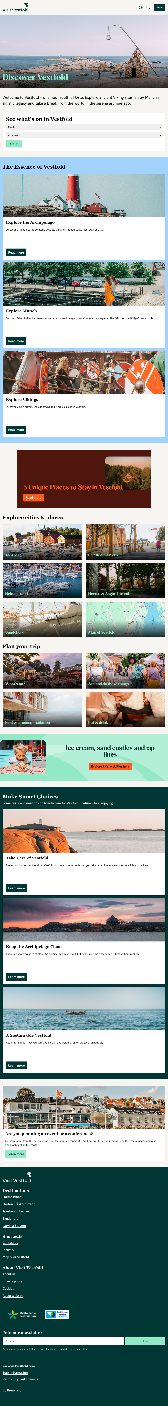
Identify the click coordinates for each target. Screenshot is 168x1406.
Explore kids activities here (110, 766)
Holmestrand (12, 1197)
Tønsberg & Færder (16, 1211)
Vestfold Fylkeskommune (20, 1379)
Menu (160, 7)
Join (145, 1341)
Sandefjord (10, 1218)
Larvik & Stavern (14, 1225)
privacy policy (80, 1349)
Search (14, 143)
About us (9, 1274)
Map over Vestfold (16, 1257)
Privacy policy (13, 1281)
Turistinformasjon (15, 1372)
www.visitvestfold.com (19, 1366)
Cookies (8, 1288)
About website (13, 1295)
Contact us (10, 1242)
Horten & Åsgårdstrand (19, 1204)
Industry (8, 1250)
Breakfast (14, 1390)
